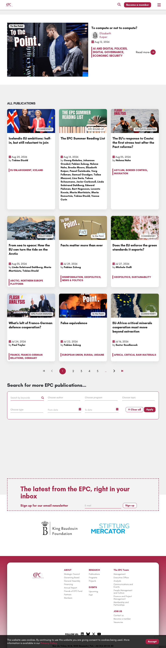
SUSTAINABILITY (141, 277)
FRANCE (15, 354)
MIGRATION (121, 173)
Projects (92, 581)
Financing (68, 584)
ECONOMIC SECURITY (108, 55)
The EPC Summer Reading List (83, 138)
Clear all (135, 409)
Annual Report (70, 587)
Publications (94, 574)
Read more (143, 52)
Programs (93, 577)
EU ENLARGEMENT (20, 170)
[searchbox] (64, 397)
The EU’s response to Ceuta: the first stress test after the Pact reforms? (133, 142)
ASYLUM (119, 170)
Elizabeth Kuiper (105, 35)
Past (91, 595)
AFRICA (118, 354)
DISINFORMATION (72, 277)
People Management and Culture (123, 591)
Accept (152, 641)
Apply (149, 409)
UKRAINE (99, 354)
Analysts (117, 581)
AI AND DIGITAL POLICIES (110, 48)
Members (68, 598)
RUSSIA (88, 354)
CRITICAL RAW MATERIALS (140, 354)
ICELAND (38, 170)
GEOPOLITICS (92, 277)
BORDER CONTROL (136, 170)
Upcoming (93, 591)
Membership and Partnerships (121, 603)
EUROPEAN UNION (72, 354)
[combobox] (64, 398)
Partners (67, 594)
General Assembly (72, 581)
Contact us (119, 615)
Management (119, 574)
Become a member (137, 4)
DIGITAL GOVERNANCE (108, 52)
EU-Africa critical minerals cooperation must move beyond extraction (132, 327)
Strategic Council (72, 574)
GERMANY (31, 358)
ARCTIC (14, 280)
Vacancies (118, 622)
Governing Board (71, 577)
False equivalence (74, 323)
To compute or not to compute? (114, 28)
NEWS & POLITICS (72, 280)
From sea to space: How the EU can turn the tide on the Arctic (29, 249)
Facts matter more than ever (82, 245)
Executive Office (121, 577)
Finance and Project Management (123, 597)
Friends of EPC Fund (73, 591)
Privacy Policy (49, 643)
